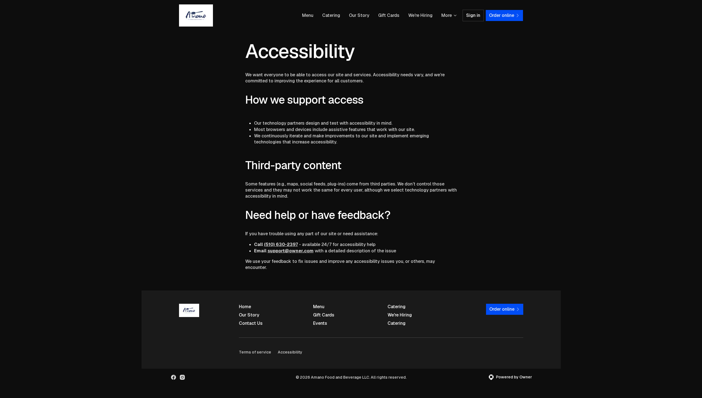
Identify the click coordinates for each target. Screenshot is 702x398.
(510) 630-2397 (281, 244)
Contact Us (251, 323)
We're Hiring (420, 15)
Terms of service (255, 352)
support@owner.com (291, 251)
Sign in (473, 15)
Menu (307, 15)
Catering (331, 15)
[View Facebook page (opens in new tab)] (173, 377)
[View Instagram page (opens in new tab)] (182, 377)
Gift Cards (388, 15)
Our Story (359, 15)
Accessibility (290, 352)
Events (320, 323)
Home (245, 307)
